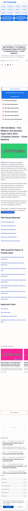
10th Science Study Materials (12, 115)
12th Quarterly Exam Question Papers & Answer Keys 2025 (13, 460)
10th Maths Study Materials (11, 111)
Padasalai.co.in (5, 162)
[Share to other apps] (13, 64)
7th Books (18, 9)
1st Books (3, 6)
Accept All (8, 506)
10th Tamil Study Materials (11, 104)
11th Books (17, 12)
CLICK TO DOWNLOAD (8, 212)
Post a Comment (14, 412)
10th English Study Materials (12, 108)
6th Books (10, 9)
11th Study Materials (21, 16)
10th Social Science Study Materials (13, 119)
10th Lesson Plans (5, 312)
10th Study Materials (7, 19)
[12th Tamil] (21, 451)
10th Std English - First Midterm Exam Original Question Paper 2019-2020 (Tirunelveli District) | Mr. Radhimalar (11, 364)
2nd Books (10, 6)
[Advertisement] (14, 32)
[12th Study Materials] (13, 451)
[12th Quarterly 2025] (20, 457)
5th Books (3, 9)
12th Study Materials (7, 16)
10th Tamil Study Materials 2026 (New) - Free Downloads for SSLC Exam (15, 466)
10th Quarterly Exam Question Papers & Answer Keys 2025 (13, 443)
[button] (23, 2)
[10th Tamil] (21, 464)
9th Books (3, 12)
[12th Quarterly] (12, 457)
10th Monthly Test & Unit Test (9, 316)
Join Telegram (21, 19)
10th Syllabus (4, 308)
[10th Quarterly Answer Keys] (15, 441)
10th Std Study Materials (11, 100)
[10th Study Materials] (13, 464)
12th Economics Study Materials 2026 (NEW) (15, 473)
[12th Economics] (12, 471)
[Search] (26, 2)
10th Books (10, 12)
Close (19, 506)
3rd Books (17, 6)
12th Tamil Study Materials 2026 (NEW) (13, 454)
